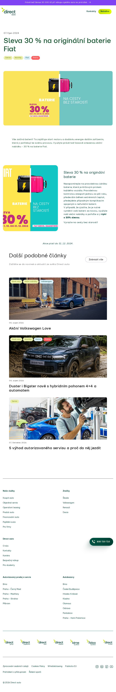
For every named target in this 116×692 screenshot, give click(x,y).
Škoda (66, 498)
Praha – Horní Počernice (74, 618)
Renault (66, 508)
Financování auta (11, 517)
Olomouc (67, 604)
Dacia (65, 512)
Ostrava (66, 608)
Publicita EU (71, 666)
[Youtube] (111, 669)
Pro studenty (9, 565)
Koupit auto (8, 498)
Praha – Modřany (11, 594)
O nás (5, 546)
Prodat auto (8, 512)
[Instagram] (97, 669)
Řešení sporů (35, 672)
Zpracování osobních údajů (16, 666)
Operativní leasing (11, 508)
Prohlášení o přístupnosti (14, 672)
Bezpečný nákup (11, 560)
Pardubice (67, 613)
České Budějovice (71, 589)
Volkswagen (68, 503)
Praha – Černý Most (12, 589)
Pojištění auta (9, 522)
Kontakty (91, 11)
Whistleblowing (55, 666)
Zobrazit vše (96, 260)
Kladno (66, 599)
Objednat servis (10, 503)
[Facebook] (106, 669)
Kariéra (6, 556)
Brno (5, 584)
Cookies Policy (38, 666)
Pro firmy (7, 527)
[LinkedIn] (102, 669)
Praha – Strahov (10, 599)
